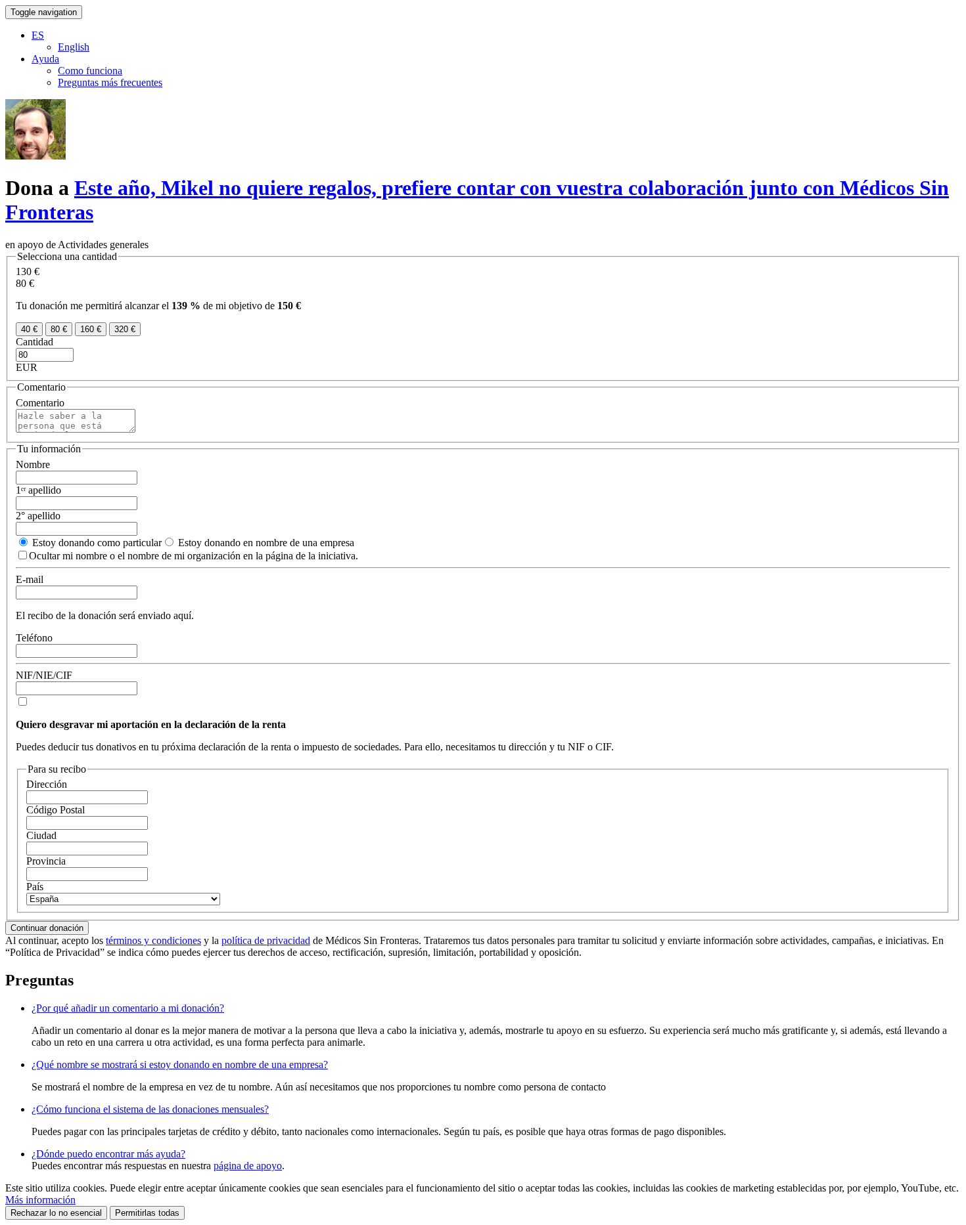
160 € (90, 329)
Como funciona (90, 70)
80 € (59, 329)
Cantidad (34, 341)
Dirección (46, 784)
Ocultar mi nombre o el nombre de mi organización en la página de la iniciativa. (193, 555)
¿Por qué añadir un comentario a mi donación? (128, 1008)
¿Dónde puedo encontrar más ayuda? (108, 1153)
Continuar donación (47, 928)
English (73, 47)
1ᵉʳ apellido (38, 490)
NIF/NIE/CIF (44, 675)
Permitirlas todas (147, 1213)
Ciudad (41, 835)
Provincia (46, 861)
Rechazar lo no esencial (56, 1213)
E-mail (29, 579)
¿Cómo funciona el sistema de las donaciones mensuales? (150, 1109)
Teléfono (34, 637)
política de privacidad (265, 940)
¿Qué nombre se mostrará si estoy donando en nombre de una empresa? (180, 1064)
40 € (29, 329)
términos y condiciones (153, 940)
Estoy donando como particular (96, 542)
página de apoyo (248, 1165)
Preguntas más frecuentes (110, 82)
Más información (40, 1199)
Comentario (40, 402)
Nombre (33, 464)
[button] (38, 35)
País (34, 886)
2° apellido (38, 515)
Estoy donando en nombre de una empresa (264, 542)
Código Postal (55, 809)
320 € (124, 329)
